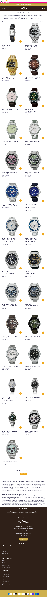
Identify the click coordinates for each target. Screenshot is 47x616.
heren (29, 17)
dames (24, 17)
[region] (23, 5)
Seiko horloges (17, 17)
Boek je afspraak (23, 539)
